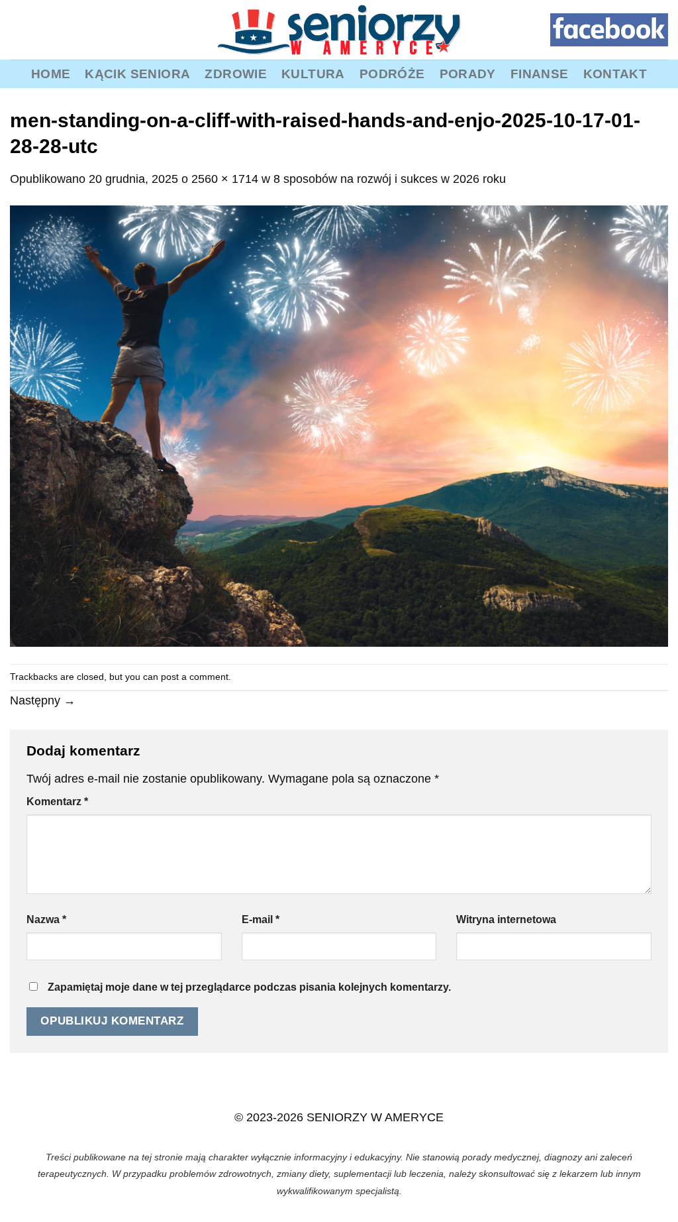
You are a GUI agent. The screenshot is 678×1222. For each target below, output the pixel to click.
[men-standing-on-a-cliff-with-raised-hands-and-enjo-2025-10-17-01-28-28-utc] (339, 425)
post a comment (194, 676)
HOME (51, 73)
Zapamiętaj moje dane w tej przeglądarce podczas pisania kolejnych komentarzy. (249, 987)
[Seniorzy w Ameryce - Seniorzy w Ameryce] (339, 30)
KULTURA (313, 73)
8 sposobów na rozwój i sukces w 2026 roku (389, 179)
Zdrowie (236, 73)
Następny (42, 700)
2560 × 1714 (224, 179)
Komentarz (57, 801)
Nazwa (46, 919)
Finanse (539, 73)
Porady (468, 73)
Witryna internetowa (506, 919)
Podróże (392, 73)
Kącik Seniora (137, 73)
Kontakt (615, 73)
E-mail (260, 919)
